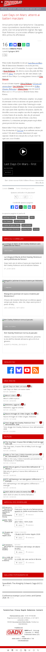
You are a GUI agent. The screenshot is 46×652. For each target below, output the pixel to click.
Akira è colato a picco (11, 398)
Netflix (38, 9)
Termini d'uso (8, 610)
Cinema (11, 188)
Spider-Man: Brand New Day (26, 9)
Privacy (17, 610)
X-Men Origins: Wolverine (11, 229)
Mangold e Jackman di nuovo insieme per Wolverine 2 (21, 295)
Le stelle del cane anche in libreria (28, 559)
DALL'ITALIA (18, 507)
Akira (11, 73)
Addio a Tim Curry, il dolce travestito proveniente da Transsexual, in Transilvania (22, 460)
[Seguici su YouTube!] (27, 370)
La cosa (36, 229)
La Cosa (20, 130)
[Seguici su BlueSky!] (19, 370)
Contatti (39, 610)
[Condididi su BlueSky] (15, 45)
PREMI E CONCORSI (20, 532)
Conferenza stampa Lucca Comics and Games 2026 (21, 596)
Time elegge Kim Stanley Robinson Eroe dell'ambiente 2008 (23, 428)
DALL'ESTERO (10, 326)
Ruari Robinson (9, 71)
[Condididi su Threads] (19, 45)
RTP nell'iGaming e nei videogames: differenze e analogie (21, 485)
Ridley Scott (12, 9)
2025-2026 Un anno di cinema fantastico (18, 495)
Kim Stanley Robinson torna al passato (20, 333)
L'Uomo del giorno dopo (11, 225)
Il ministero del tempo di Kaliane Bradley (27, 548)
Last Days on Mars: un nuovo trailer (16, 389)
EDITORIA (9, 251)
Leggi (20, 515)
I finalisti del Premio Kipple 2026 (27, 534)
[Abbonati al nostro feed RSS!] (35, 370)
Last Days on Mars (35, 63)
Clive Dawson (7, 221)
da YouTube (8, 168)
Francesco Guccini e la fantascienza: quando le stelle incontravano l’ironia (29, 510)
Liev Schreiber (18, 86)
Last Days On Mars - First (20, 164)
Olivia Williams (26, 83)
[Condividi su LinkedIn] (28, 45)
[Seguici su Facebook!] (10, 370)
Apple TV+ (4, 9)
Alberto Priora (16, 49)
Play (9, 172)
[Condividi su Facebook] (11, 45)
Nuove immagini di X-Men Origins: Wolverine (19, 417)
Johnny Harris (23, 89)
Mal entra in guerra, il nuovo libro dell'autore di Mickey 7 (20, 472)
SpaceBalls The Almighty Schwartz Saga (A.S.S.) (22, 583)
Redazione (31, 610)
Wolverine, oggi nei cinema (13, 407)
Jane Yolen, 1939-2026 (24, 522)
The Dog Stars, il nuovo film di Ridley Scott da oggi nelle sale (22, 447)
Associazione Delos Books (21, 622)
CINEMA (8, 287)
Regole (23, 610)
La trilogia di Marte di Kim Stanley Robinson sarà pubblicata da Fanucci (23, 258)
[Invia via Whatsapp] (24, 45)
